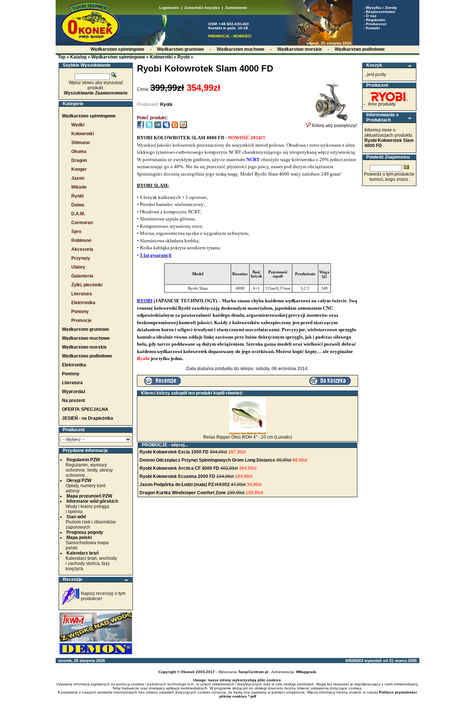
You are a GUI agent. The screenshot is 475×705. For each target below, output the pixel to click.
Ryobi (183, 57)
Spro (76, 231)
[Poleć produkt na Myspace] (166, 127)
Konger (79, 169)
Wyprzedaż (73, 391)
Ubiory (78, 267)
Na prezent (73, 400)
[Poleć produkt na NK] (157, 127)
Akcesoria (82, 249)
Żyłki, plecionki (86, 284)
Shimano (80, 142)
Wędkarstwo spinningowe (118, 57)
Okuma (78, 151)
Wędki (77, 124)
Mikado (78, 187)
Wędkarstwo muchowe (86, 338)
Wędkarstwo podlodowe (87, 356)
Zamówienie (236, 8)
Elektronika (83, 302)
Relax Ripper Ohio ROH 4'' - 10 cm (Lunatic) (247, 437)
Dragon (79, 160)
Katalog (78, 57)
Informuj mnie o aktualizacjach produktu (389, 137)
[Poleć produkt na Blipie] (174, 127)
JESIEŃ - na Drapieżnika (87, 418)
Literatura (81, 293)
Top (61, 57)
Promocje (81, 320)
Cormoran (82, 222)
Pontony (80, 311)
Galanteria (82, 276)
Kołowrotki (161, 57)
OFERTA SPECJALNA (85, 409)
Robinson (81, 240)
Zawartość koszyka (202, 8)
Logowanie (169, 8)
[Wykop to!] (183, 127)
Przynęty (80, 258)
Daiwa (77, 204)
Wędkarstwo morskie (84, 347)
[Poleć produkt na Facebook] (140, 127)
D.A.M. (78, 213)
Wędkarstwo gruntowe (85, 329)
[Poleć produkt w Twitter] (149, 127)
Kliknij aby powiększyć (334, 125)
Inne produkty (382, 104)
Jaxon (77, 178)
